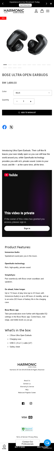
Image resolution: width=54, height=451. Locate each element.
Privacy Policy (33, 437)
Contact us (27, 384)
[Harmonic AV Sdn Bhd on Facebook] (23, 405)
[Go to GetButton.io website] (47, 448)
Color (4, 91)
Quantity (5, 100)
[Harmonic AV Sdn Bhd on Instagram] (31, 405)
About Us (27, 381)
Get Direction (25, 5)
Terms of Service (21, 437)
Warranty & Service (27, 387)
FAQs (27, 390)
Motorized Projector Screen (27, 393)
